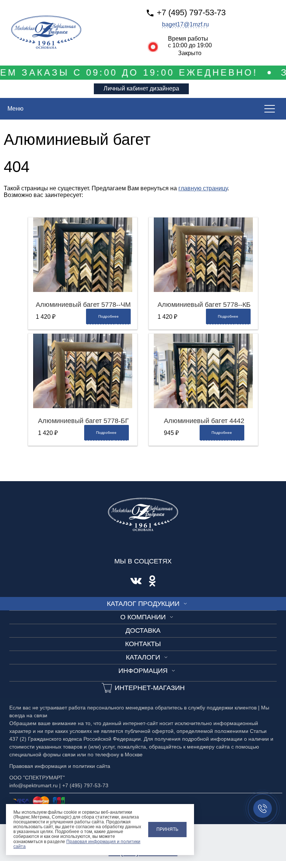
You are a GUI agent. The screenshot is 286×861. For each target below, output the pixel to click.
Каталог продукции (143, 603)
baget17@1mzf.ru (185, 24)
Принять (167, 829)
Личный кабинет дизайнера (141, 88)
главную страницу (203, 188)
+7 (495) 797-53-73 (191, 12)
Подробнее (108, 316)
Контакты (143, 644)
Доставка (143, 630)
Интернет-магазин (150, 688)
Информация (143, 670)
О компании (143, 617)
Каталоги (143, 657)
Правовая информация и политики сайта (76, 844)
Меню (15, 108)
